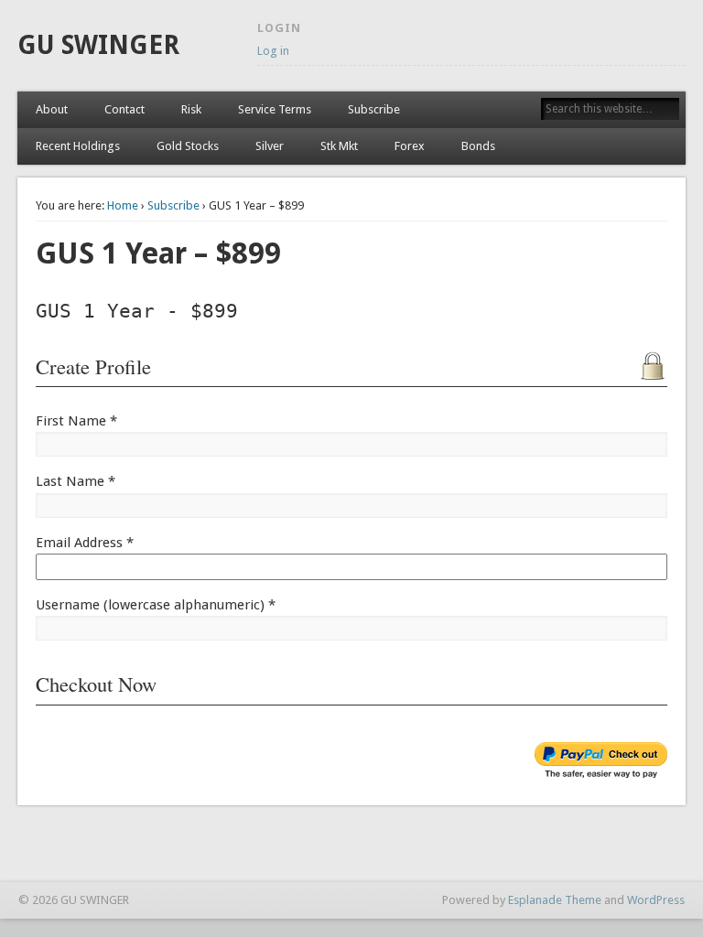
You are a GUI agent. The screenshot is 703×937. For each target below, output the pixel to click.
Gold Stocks (188, 146)
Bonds (478, 146)
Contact (124, 109)
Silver (269, 146)
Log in (273, 51)
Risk (191, 109)
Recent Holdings (78, 146)
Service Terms (274, 109)
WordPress (656, 900)
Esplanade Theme (554, 900)
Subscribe (374, 109)
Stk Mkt (339, 146)
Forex (410, 146)
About (52, 109)
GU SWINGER (98, 45)
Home (122, 205)
